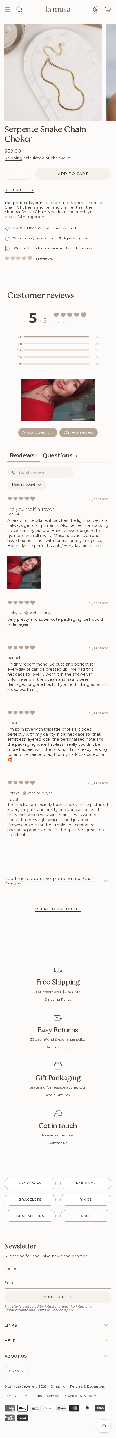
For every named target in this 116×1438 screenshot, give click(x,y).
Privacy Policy (16, 1310)
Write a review (78, 432)
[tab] (59, 456)
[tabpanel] (58, 657)
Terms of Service (49, 1310)
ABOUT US (16, 1356)
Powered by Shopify (80, 1396)
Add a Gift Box (58, 1095)
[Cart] (108, 9)
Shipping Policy (58, 999)
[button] (58, 400)
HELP (10, 1340)
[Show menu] (7, 9)
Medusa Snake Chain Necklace (36, 211)
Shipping (13, 158)
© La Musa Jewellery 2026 (25, 1386)
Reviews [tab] (24, 455)
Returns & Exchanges (87, 1386)
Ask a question (37, 432)
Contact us (58, 1143)
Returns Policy (58, 1047)
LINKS (11, 1325)
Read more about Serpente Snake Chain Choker (50, 881)
